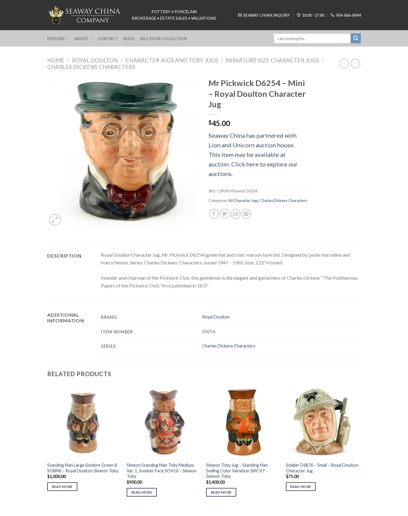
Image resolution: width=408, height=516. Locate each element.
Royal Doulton (95, 60)
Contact (108, 38)
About (81, 38)
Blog (128, 38)
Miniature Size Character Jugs (272, 60)
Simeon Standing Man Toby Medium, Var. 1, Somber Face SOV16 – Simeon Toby (162, 471)
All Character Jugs (243, 200)
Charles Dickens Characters (91, 67)
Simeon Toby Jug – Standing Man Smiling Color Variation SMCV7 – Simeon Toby (237, 471)
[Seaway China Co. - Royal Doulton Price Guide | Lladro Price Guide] (85, 15)
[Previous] (47, 446)
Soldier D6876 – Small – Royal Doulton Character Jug (322, 468)
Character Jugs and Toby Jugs (171, 60)
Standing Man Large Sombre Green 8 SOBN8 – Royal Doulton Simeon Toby (82, 468)
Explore (56, 38)
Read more (62, 487)
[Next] (359, 446)
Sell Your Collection (163, 38)
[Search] (356, 38)
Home (55, 60)
